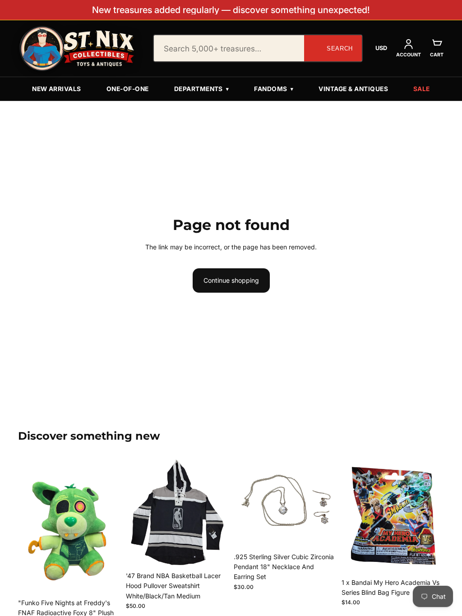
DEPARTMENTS (201, 88)
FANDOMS (273, 88)
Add (114, 580)
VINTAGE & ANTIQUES (353, 88)
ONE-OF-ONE (127, 88)
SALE (421, 88)
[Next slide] (218, 512)
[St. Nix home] (77, 48)
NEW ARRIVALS (56, 88)
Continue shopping (231, 280)
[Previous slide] (136, 512)
